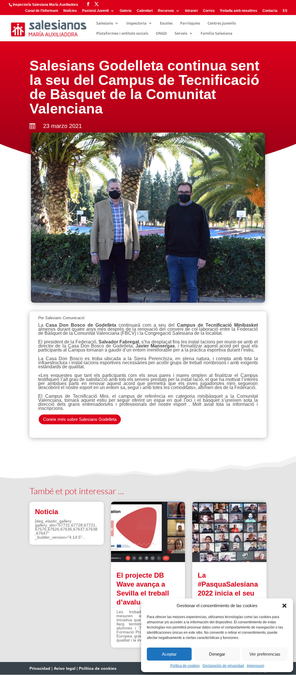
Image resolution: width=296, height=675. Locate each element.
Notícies (70, 11)
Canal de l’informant (41, 11)
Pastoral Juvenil (95, 11)
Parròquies (190, 23)
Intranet (191, 11)
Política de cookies (185, 666)
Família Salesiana (216, 33)
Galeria (126, 11)
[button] (284, 606)
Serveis (181, 33)
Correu (208, 11)
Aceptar (169, 654)
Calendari (145, 11)
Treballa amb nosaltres (238, 11)
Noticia (46, 512)
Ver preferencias (264, 654)
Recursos (166, 11)
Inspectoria (136, 23)
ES (285, 11)
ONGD (161, 33)
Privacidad (39, 668)
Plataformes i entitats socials (122, 33)
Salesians (104, 23)
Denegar (217, 654)
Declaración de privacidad (223, 666)
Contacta (270, 11)
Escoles (166, 23)
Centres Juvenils (222, 23)
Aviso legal (64, 668)
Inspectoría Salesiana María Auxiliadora (45, 5)
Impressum (255, 666)
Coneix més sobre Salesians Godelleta (79, 419)
